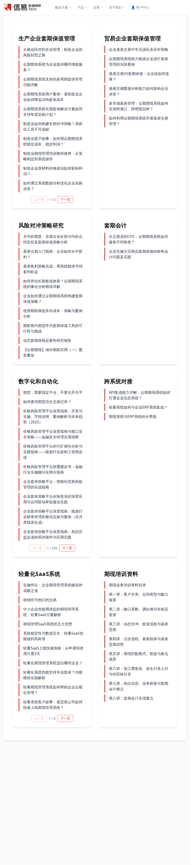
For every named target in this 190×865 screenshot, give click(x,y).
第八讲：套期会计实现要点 (131, 698)
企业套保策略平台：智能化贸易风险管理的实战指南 (52, 484)
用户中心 (140, 7)
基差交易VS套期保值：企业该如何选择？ (139, 76)
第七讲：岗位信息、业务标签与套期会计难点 (138, 686)
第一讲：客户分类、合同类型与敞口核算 (138, 597)
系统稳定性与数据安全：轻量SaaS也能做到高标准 (53, 636)
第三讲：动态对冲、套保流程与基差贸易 (138, 626)
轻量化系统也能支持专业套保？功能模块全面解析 (52, 675)
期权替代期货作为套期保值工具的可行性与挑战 (52, 328)
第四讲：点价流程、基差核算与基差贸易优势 (138, 641)
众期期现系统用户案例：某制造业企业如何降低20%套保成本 (52, 96)
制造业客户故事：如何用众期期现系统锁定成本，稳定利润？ (52, 141)
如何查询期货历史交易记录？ (47, 401)
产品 (80, 7)
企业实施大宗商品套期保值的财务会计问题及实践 (138, 254)
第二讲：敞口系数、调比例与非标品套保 (138, 612)
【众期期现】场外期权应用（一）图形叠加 (52, 352)
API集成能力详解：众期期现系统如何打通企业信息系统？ (139, 395)
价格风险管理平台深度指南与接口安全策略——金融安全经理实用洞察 (52, 434)
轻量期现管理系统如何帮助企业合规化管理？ (52, 689)
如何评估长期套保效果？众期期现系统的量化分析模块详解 (52, 283)
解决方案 (61, 7)
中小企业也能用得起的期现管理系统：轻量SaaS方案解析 (51, 612)
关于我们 (115, 7)
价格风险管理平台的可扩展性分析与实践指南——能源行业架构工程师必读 (52, 452)
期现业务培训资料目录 (127, 584)
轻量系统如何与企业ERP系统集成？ (138, 407)
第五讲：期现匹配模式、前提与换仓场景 (138, 656)
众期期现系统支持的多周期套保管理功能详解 (52, 82)
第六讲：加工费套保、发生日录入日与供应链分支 (138, 671)
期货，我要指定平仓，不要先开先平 (52, 392)
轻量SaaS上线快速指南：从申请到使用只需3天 (53, 651)
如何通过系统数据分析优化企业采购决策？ (52, 186)
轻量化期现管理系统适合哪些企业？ (52, 662)
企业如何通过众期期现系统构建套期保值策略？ (52, 298)
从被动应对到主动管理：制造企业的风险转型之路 (52, 52)
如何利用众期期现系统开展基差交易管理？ (138, 121)
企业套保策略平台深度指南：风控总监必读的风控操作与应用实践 (52, 534)
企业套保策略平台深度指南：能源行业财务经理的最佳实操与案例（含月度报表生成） (52, 517)
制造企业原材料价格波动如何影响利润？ (52, 171)
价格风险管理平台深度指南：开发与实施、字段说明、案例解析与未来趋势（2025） (52, 416)
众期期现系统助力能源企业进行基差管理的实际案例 (138, 61)
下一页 (65, 199)
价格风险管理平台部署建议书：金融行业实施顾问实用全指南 (52, 469)
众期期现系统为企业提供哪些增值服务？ (52, 67)
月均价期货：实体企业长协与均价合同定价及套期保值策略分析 (52, 239)
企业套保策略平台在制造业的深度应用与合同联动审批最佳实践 (52, 499)
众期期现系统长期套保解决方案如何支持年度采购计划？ (52, 111)
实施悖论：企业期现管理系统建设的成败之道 (52, 587)
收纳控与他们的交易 (40, 599)
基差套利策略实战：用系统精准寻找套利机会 (52, 269)
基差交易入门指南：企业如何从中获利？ (52, 254)
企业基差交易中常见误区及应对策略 (138, 49)
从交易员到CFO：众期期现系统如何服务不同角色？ (138, 239)
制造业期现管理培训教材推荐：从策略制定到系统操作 (52, 156)
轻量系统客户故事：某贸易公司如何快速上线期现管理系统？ (52, 704)
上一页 (39, 199)
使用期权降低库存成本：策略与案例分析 (52, 313)
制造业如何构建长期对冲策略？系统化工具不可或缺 (52, 126)
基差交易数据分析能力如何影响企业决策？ (138, 91)
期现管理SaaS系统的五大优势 (47, 623)
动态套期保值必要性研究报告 (47, 340)
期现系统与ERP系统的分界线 (132, 416)
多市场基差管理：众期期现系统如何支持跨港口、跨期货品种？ (138, 106)
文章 (96, 7)
